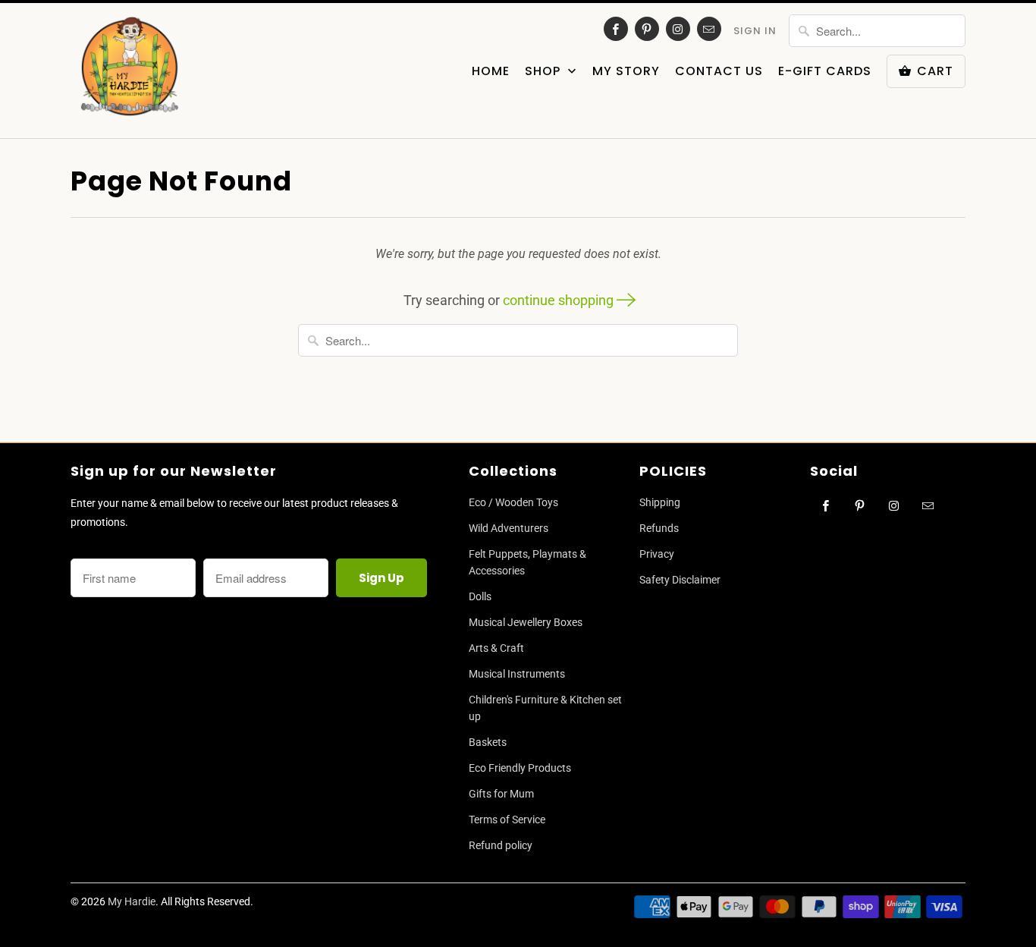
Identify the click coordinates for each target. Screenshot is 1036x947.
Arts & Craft (496, 648)
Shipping (659, 502)
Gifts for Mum (501, 794)
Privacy (656, 554)
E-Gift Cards (824, 71)
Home (491, 71)
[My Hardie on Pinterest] (647, 29)
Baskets (488, 742)
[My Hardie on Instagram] (678, 29)
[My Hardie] (129, 70)
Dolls (480, 596)
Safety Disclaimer (679, 580)
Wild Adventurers (508, 528)
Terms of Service (507, 819)
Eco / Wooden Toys (513, 502)
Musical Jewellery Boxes (525, 622)
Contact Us (719, 71)
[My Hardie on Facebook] (616, 29)
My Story (626, 71)
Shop (544, 71)
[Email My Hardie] (709, 29)
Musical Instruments (517, 674)
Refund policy (500, 845)
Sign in (755, 31)
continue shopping (560, 300)
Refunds (659, 528)
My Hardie (131, 901)
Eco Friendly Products (520, 768)
